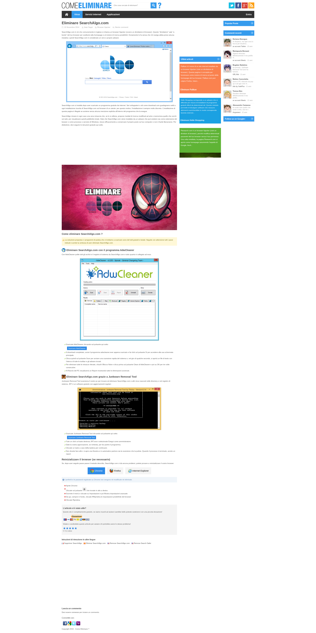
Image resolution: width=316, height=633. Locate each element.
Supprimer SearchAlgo (73, 543)
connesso (75, 612)
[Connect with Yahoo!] (78, 625)
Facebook (238, 5)
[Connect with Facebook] (65, 625)
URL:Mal (236, 74)
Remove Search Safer (142, 543)
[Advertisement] (119, 145)
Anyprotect (236, 112)
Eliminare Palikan (188, 90)
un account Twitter (239, 46)
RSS (251, 5)
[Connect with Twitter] (74, 625)
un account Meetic (239, 60)
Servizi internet (93, 14)
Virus (77, 14)
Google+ (245, 5)
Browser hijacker (103, 27)
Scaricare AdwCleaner (77, 348)
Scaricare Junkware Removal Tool (81, 437)
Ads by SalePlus (239, 86)
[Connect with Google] (69, 625)
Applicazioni (113, 14)
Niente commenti (121, 27)
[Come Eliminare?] (87, 5)
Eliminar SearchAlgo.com (96, 543)
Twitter (232, 5)
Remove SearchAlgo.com (120, 543)
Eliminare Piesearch (189, 154)
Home (67, 14)
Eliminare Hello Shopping (192, 122)
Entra (249, 14)
